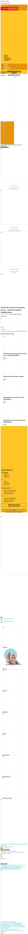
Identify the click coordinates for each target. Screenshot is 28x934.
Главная (2, 144)
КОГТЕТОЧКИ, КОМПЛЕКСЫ (16, 314)
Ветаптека (6, 755)
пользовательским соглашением (10, 868)
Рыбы (4, 733)
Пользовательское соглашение (14, 512)
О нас (5, 473)
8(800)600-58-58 (14, 71)
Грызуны (5, 712)
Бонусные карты (14, 227)
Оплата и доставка (9, 492)
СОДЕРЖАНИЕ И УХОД (11, 144)
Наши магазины (7, 67)
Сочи (2, 622)
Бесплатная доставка (14, 269)
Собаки (5, 647)
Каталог (6, 55)
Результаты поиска (5, 849)
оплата (14, 72)
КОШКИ (5, 144)
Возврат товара (8, 493)
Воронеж (3, 6)
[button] (14, 62)
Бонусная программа (10, 490)
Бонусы (6, 56)
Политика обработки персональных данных (14, 510)
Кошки (5, 669)
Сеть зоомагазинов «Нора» (5, 3)
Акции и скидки (14, 185)
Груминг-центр (7, 798)
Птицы (5, 690)
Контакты (6, 475)
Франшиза (6, 60)
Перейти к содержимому (5, 1)
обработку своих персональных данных (11, 867)
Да (1, 620)
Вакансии (7, 476)
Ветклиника (7, 57)
